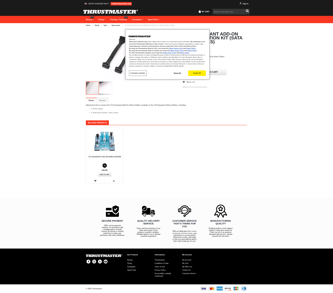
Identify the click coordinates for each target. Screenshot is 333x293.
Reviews (102, 100)
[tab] (91, 100)
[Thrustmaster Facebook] (88, 261)
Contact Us (186, 270)
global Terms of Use (169, 53)
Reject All (177, 73)
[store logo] (110, 12)
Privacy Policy (191, 48)
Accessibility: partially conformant (163, 274)
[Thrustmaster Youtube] (106, 261)
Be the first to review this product (195, 87)
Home (88, 25)
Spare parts (115, 25)
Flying (97, 25)
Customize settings (137, 73)
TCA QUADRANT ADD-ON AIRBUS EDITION (104, 157)
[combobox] (231, 12)
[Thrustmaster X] (100, 261)
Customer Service (189, 273)
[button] (97, 3)
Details (91, 100)
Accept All (197, 73)
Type (105, 25)
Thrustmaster (160, 260)
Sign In (245, 4)
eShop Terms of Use (176, 48)
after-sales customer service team (184, 232)
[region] (167, 54)
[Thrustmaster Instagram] (94, 261)
